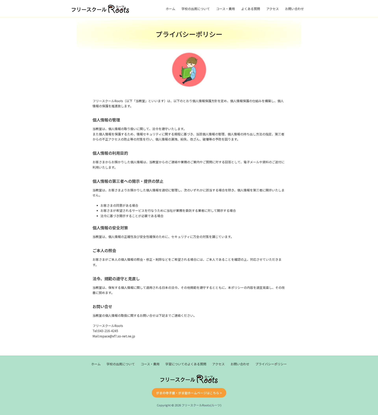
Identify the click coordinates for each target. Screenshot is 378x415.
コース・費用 (225, 8)
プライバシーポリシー (271, 364)
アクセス (272, 8)
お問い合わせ (294, 8)
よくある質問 (250, 8)
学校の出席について (196, 8)
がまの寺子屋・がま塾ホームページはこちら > (189, 392)
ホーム (170, 8)
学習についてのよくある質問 (185, 364)
